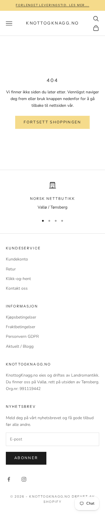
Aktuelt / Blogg (20, 346)
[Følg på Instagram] (24, 479)
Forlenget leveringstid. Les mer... (52, 5)
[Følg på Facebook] (9, 479)
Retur (11, 269)
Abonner (26, 458)
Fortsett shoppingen (52, 122)
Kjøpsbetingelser (21, 317)
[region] (52, 196)
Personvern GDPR (22, 336)
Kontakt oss (17, 288)
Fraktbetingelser (20, 327)
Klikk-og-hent (18, 278)
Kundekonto (17, 259)
